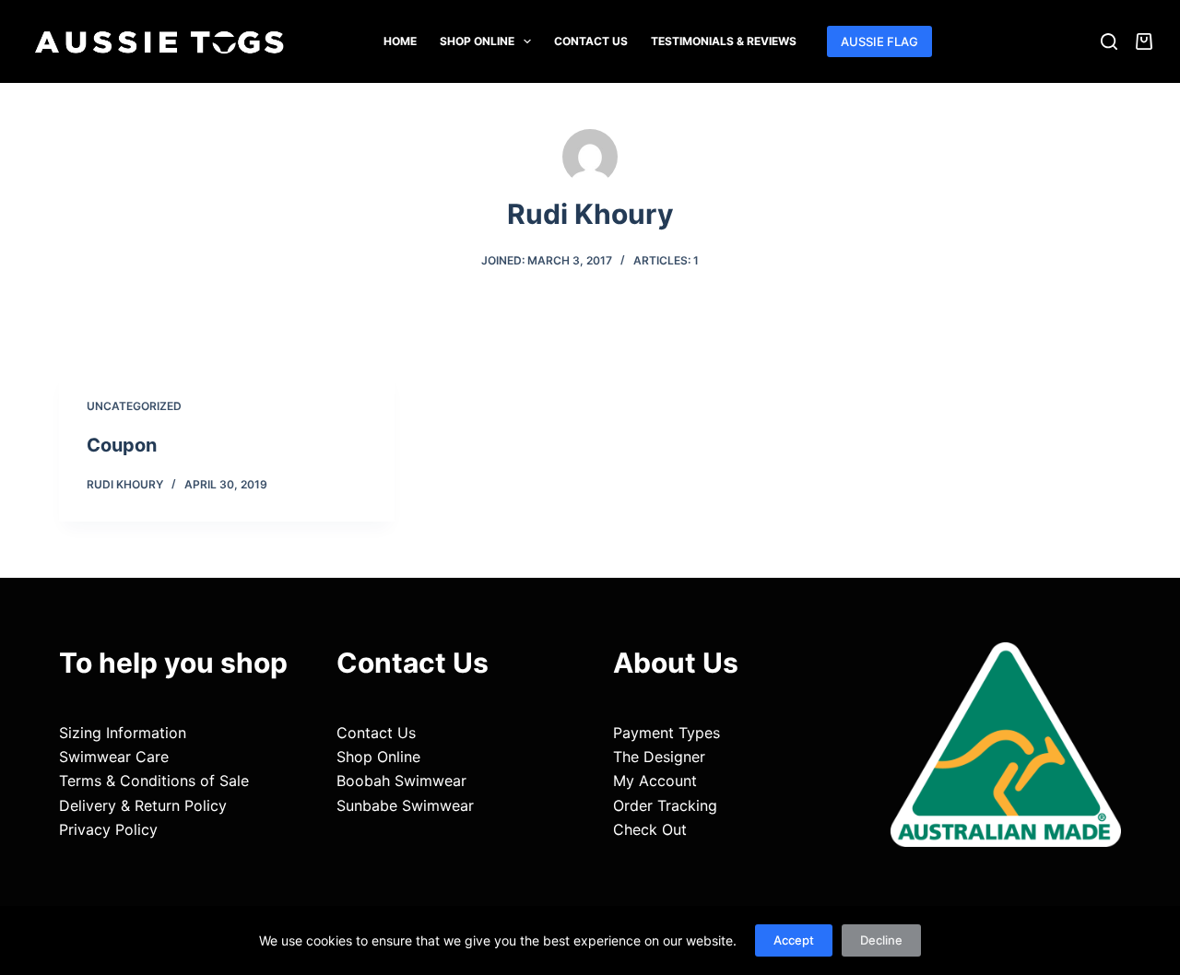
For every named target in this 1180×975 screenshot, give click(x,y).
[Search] (1109, 41)
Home (400, 41)
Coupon (122, 445)
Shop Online (477, 41)
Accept (793, 940)
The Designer (659, 756)
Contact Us (591, 41)
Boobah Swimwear (401, 780)
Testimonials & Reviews (723, 41)
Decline (881, 940)
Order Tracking (665, 805)
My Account (655, 780)
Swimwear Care (114, 756)
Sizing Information (122, 732)
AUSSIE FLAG (879, 41)
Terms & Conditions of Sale (154, 780)
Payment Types (666, 732)
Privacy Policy (108, 829)
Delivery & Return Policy (143, 805)
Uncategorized (134, 406)
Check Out (650, 829)
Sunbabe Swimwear (405, 805)
